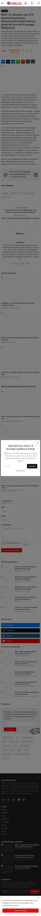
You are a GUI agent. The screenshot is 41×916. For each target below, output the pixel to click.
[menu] (2, 3)
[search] (38, 3)
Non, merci (20, 470)
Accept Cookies (20, 910)
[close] (38, 898)
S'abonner (32, 466)
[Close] (37, 443)
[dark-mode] (26, 3)
